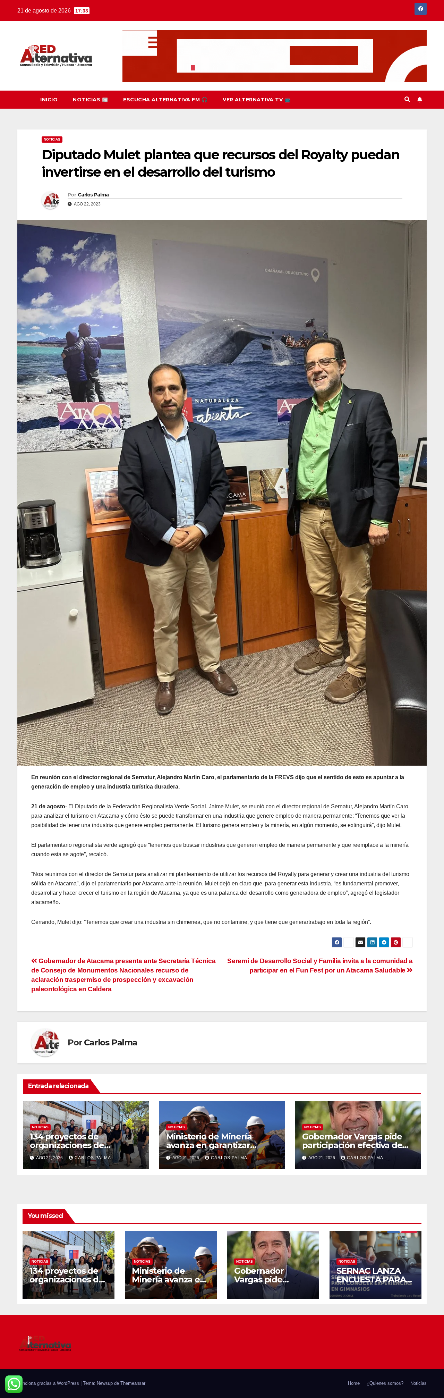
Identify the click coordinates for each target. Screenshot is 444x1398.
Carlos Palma (93, 195)
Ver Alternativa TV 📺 (256, 99)
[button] (407, 99)
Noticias (52, 139)
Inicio (49, 99)
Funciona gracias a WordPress (48, 1383)
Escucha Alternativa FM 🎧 (165, 99)
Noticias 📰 (90, 99)
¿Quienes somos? (385, 1383)
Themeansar (132, 1383)
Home (354, 1383)
